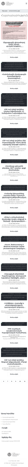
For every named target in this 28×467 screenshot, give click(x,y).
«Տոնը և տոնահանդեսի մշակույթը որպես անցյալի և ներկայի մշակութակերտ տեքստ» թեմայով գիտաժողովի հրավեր (14, 221)
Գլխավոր (4, 10)
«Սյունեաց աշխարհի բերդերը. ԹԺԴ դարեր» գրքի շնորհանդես (14, 168)
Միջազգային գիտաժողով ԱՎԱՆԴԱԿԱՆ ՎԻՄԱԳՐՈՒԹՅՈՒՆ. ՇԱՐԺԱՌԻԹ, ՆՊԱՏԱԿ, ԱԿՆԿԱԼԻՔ (14, 46)
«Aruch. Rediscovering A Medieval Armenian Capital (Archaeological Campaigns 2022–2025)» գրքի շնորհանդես (14, 247)
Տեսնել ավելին (14, 57)
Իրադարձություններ (8, 417)
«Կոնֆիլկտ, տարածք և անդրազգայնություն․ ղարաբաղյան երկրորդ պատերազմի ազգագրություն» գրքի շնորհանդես (14, 308)
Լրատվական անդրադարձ (10, 419)
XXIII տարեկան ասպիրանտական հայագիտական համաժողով (14, 331)
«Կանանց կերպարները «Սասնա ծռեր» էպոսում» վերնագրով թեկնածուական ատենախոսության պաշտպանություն (14, 197)
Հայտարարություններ (8, 421)
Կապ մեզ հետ (6, 424)
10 (20, 381)
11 (24, 381)
